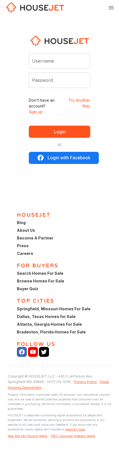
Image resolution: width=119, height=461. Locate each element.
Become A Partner (35, 238)
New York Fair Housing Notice (27, 436)
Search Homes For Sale (40, 273)
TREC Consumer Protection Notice (72, 436)
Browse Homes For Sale (40, 281)
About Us (26, 230)
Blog (21, 222)
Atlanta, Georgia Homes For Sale (49, 324)
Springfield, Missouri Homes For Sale (53, 308)
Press (23, 245)
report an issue (75, 429)
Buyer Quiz (27, 288)
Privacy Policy (85, 382)
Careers (25, 253)
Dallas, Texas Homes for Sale (46, 316)
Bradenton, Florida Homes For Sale (51, 332)
